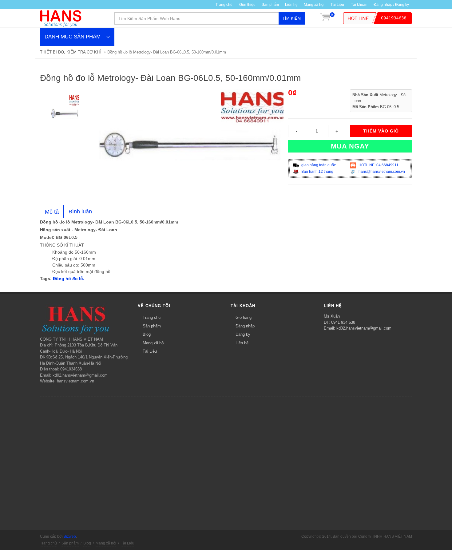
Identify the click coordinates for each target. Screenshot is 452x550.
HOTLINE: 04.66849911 (378, 165)
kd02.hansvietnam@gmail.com (363, 328)
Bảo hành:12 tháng (316, 171)
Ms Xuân (332, 316)
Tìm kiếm (292, 18)
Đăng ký (243, 334)
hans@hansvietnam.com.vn (381, 171)
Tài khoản (359, 4)
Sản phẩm (152, 326)
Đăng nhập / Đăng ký (391, 4)
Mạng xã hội (314, 4)
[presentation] (51, 212)
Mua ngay (350, 146)
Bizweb (70, 536)
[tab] (52, 211)
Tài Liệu (337, 4)
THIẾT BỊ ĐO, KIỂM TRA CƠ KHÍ (70, 52)
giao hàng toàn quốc (318, 165)
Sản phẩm (270, 4)
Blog (147, 334)
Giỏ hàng (244, 317)
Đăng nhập (245, 326)
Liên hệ (291, 4)
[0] (325, 18)
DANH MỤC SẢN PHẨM (73, 37)
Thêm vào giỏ (381, 131)
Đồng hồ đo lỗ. (68, 278)
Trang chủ (152, 317)
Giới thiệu (247, 4)
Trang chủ (224, 4)
